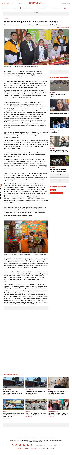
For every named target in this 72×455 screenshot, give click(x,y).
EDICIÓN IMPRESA (27, 436)
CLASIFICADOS (51, 436)
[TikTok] (16, 445)
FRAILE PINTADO (7, 389)
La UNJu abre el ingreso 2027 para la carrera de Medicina (35, 414)
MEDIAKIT (55, 445)
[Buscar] (5, 3)
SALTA (41, 436)
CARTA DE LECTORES (35, 436)
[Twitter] (20, 445)
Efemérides (8, 8)
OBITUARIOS (45, 436)
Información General (55, 111)
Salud (49, 389)
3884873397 (68, 7)
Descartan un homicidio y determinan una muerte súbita (12, 392)
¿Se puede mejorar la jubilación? (59, 113)
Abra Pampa (6, 18)
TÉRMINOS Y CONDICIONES (40, 445)
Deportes (52, 129)
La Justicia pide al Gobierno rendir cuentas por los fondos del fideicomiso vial (13, 414)
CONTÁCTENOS (49, 445)
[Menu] (2, 3)
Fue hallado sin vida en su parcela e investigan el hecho (35, 392)
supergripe (19, 8)
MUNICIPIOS (20, 436)
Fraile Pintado (29, 389)
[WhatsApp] (28, 445)
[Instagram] (31, 445)
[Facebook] (24, 445)
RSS (59, 445)
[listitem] (8, 3)
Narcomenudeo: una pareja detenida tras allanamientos (58, 170)
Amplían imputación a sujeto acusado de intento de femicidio (59, 151)
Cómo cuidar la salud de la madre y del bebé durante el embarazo (58, 392)
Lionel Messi (13, 8)
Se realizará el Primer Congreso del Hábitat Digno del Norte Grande (58, 414)
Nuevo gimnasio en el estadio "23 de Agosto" (58, 132)
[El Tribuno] (36, 3)
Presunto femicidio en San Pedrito (57, 95)
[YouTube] (13, 445)
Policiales (52, 92)
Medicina (27, 411)
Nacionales (6, 411)
